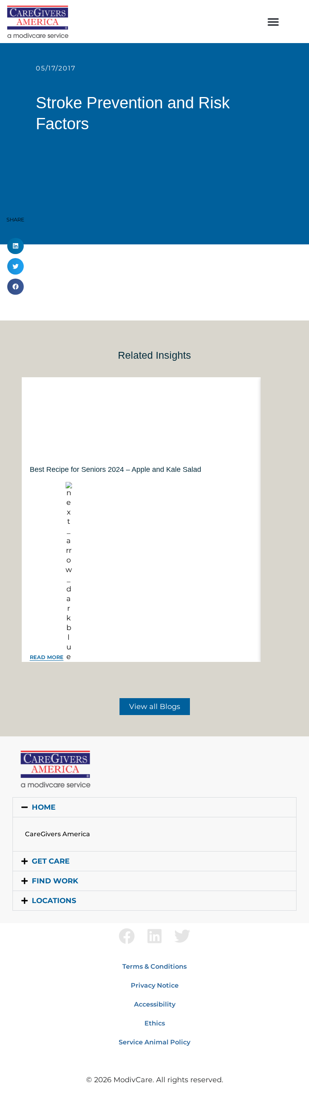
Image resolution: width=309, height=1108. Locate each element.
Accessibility (154, 1004)
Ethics (154, 1023)
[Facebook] (127, 936)
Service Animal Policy (154, 1042)
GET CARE (51, 861)
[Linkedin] (154, 936)
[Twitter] (182, 936)
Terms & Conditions (154, 966)
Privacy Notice (155, 985)
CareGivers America (57, 834)
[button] (273, 21)
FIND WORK (55, 880)
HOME (44, 807)
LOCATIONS (54, 900)
